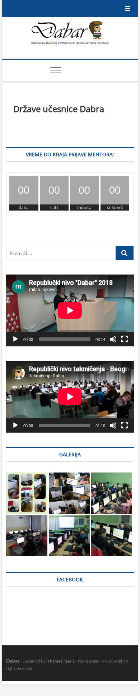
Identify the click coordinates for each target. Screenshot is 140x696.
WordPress (88, 661)
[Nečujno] (113, 339)
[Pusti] (15, 339)
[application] (70, 310)
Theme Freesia (61, 661)
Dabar (13, 661)
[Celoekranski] (124, 339)
